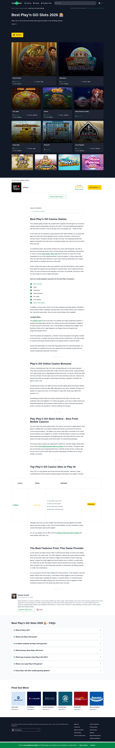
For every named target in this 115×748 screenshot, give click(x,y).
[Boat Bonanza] (69, 162)
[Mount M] (57, 132)
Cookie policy (93, 729)
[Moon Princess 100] (93, 162)
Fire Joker (16, 111)
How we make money (79, 735)
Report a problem (78, 729)
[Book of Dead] (34, 59)
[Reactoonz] (81, 59)
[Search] (56, 3)
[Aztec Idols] (26, 132)
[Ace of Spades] (89, 132)
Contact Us (77, 727)
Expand (14, 24)
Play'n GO (16, 81)
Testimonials (77, 732)
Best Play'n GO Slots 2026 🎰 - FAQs (34, 623)
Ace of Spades (79, 145)
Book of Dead (17, 78)
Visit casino (91, 504)
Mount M (47, 145)
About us (76, 724)
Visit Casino (95, 187)
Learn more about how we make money (95, 8)
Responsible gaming (95, 735)
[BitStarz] (16, 187)
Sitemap (92, 732)
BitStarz (19, 35)
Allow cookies (83, 745)
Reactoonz (63, 78)
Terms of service (94, 724)
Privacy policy (93, 727)
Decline (93, 745)
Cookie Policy (72, 745)
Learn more (15, 710)
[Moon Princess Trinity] (89, 98)
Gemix (46, 111)
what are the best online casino (67, 533)
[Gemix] (57, 98)
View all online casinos (56, 196)
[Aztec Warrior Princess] (22, 162)
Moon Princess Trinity (82, 111)
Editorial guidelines (95, 738)
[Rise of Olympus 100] (46, 162)
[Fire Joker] (26, 98)
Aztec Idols (16, 145)
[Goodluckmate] (17, 3)
